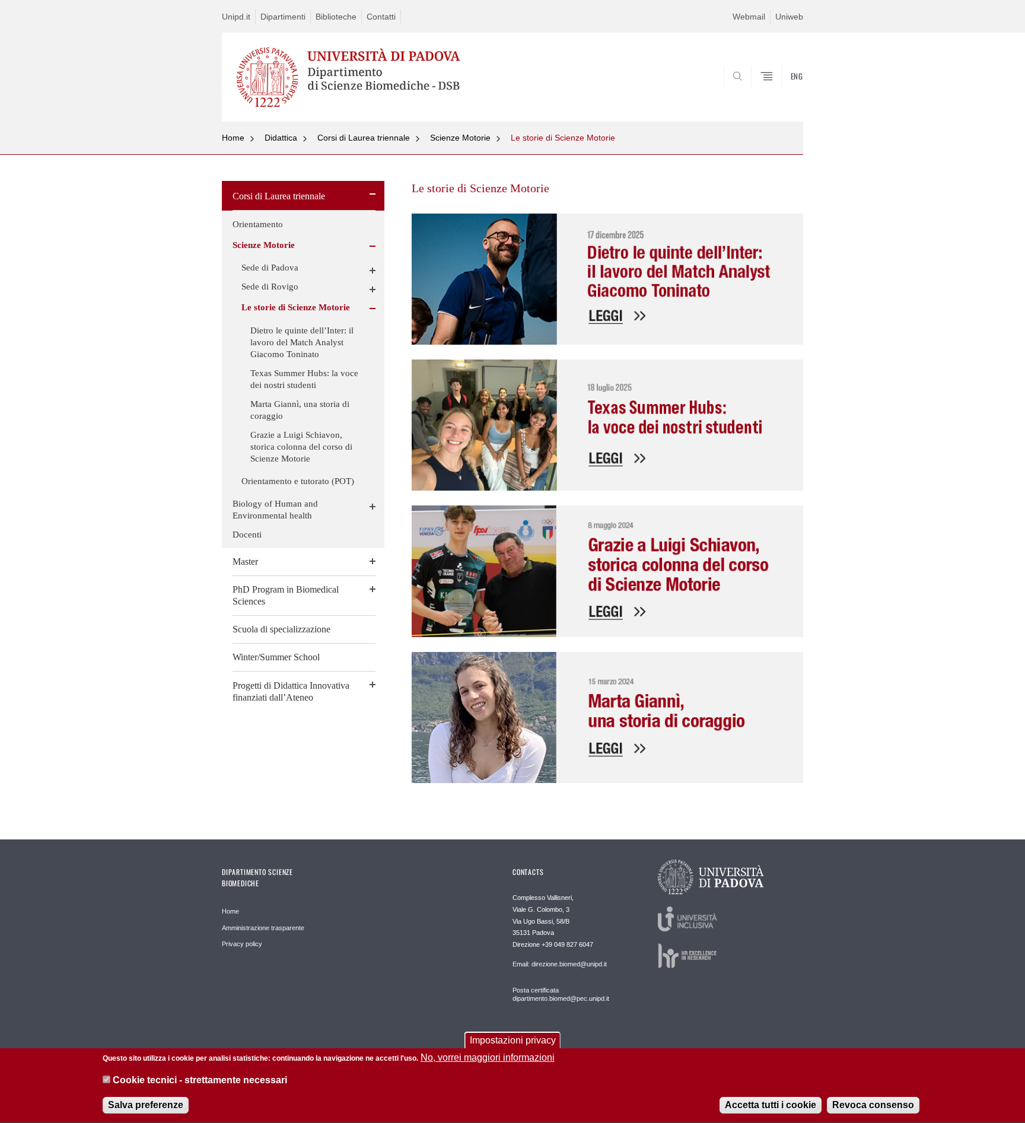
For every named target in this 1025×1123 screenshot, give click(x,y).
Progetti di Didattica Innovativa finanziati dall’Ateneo (291, 691)
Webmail (749, 16)
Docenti (247, 534)
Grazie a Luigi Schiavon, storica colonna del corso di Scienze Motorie (301, 446)
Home (233, 137)
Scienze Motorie (460, 137)
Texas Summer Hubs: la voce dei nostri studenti (304, 379)
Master (245, 561)
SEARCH (782, 93)
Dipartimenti (282, 16)
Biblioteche (336, 16)
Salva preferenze (145, 1105)
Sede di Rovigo (269, 286)
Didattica (281, 137)
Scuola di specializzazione (281, 629)
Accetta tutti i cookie (770, 1105)
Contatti (381, 16)
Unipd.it (236, 16)
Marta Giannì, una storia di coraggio (299, 410)
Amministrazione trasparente (263, 927)
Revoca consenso (873, 1105)
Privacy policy (242, 943)
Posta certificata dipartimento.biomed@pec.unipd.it (560, 994)
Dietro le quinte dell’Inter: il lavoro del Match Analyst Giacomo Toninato (302, 342)
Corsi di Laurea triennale (363, 137)
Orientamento (258, 224)
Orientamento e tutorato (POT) (297, 481)
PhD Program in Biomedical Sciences (286, 595)
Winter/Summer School (276, 657)
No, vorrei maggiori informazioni (488, 1057)
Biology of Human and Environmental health (275, 509)
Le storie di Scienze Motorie (563, 137)
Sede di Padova (269, 267)
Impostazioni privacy (513, 1040)
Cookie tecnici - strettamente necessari (200, 1081)
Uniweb (789, 16)
